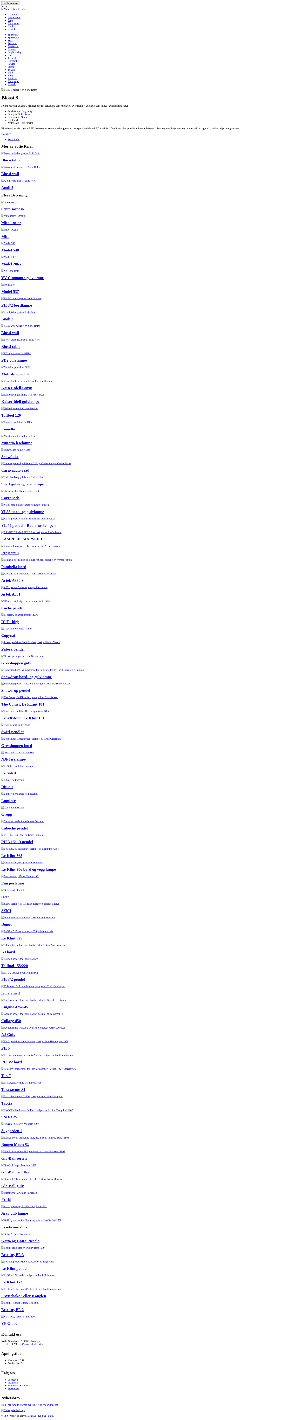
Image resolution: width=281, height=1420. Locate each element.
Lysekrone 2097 (14, 1227)
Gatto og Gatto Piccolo (20, 1241)
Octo (5, 897)
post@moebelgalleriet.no (31, 1344)
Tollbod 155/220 (14, 966)
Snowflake (10, 457)
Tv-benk (12, 58)
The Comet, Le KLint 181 (22, 704)
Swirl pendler (12, 732)
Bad (10, 55)
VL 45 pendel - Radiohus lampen (28, 525)
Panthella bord (13, 567)
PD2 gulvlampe (14, 360)
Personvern (13, 1388)
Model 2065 (11, 264)
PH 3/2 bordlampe (16, 305)
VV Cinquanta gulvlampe (22, 278)
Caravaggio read (15, 470)
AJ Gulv (8, 1034)
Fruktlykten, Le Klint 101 (22, 718)
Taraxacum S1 (13, 1089)
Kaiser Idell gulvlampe (20, 401)
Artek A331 (10, 594)
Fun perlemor (13, 883)
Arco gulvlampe (14, 1213)
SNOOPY (9, 1117)
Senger (11, 63)
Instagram (13, 1382)
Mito (5, 236)
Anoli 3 (7, 187)
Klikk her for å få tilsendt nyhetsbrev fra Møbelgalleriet (29, 1404)
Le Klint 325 (11, 938)
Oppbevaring (14, 52)
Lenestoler (13, 46)
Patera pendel (13, 649)
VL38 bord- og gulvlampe (22, 512)
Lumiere (8, 800)
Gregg (6, 814)
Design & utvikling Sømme (40, 1415)
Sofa (10, 40)
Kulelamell (10, 993)
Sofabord (12, 43)
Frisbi (6, 1199)
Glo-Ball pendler (15, 1172)
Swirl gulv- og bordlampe (22, 484)
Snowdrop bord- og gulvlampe (26, 677)
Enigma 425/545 (14, 1007)
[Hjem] (13, 9)
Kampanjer (13, 23)
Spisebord (13, 34)
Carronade (10, 498)
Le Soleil (8, 773)
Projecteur (10, 553)
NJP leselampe (13, 759)
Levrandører (14, 17)
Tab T (6, 1076)
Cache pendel (12, 608)
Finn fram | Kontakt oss (20, 1385)
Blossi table (10, 160)
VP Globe (9, 1323)
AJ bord (8, 952)
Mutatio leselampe (16, 443)
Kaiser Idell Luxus (16, 388)
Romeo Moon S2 (15, 1144)
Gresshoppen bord (16, 746)
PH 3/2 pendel (13, 979)
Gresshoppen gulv (16, 663)
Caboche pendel (14, 828)
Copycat (8, 635)
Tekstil (11, 69)
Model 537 (10, 291)
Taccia (6, 1103)
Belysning (27, 111)
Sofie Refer (24, 114)
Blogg (11, 20)
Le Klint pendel (14, 1268)
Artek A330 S (12, 580)
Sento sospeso (12, 209)
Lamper (12, 49)
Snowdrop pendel (15, 690)
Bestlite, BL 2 (12, 1310)
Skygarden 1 (11, 1131)
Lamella (8, 429)
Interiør (11, 66)
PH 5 (5, 1048)
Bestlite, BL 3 (12, 1255)
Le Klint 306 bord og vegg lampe (28, 869)
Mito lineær (11, 223)
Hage (10, 72)
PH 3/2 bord (11, 1062)
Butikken (12, 26)
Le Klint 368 (11, 855)
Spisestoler (13, 37)
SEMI (6, 910)
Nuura (24, 117)
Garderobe (13, 61)
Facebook (13, 1379)
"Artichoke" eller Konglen (23, 1296)
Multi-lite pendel (15, 374)
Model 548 (10, 250)
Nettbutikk (13, 14)
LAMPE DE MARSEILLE (23, 539)
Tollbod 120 (11, 415)
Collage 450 (11, 1021)
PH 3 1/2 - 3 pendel (17, 842)
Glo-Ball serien (14, 1158)
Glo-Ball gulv (12, 1186)
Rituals (7, 787)
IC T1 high (10, 622)
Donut (6, 924)
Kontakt (12, 29)
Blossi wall (10, 174)
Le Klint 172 (11, 1282)
